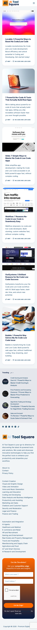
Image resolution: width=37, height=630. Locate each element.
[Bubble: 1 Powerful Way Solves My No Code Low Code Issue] (18, 319)
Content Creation (9, 481)
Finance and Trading (10, 514)
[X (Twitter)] (6, 426)
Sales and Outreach (16, 413)
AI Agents (6, 524)
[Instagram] (9, 426)
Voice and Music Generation (13, 489)
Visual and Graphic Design (12, 484)
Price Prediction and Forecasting (20, 390)
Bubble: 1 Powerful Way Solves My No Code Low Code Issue (16, 337)
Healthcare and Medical (11, 527)
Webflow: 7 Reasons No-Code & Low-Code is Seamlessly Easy (16, 218)
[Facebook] (3, 426)
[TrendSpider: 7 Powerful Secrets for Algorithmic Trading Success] (5, 405)
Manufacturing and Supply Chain (15, 543)
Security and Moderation (11, 508)
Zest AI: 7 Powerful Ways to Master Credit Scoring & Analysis (20, 382)
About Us (6, 468)
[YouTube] (15, 426)
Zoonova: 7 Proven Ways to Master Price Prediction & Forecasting (20, 394)
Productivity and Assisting (12, 500)
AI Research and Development (14, 552)
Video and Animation (10, 487)
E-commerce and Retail (11, 530)
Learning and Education (11, 492)
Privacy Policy (7, 473)
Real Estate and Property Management (17, 538)
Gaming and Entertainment (12, 535)
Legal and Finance (9, 511)
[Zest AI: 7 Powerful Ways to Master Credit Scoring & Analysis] (5, 382)
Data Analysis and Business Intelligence (17, 497)
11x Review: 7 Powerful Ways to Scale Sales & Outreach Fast (22, 417)
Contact (5, 471)
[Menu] (34, 3)
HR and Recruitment (10, 532)
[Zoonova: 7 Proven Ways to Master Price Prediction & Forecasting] (5, 394)
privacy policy (26, 611)
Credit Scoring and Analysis (19, 378)
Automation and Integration (13, 522)
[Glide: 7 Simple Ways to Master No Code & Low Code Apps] (18, 139)
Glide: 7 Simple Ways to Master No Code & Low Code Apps (18, 158)
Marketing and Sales (10, 503)
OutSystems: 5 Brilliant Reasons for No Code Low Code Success (16, 276)
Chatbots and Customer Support (15, 506)
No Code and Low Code (23, 61)
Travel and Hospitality (10, 541)
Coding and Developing (11, 495)
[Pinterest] (12, 426)
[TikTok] (18, 426)
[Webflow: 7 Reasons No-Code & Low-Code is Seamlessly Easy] (18, 200)
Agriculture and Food (10, 546)
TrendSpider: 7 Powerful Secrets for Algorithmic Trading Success (22, 407)
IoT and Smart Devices (11, 549)
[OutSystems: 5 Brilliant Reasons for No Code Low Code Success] (18, 258)
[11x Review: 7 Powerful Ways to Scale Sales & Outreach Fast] (5, 416)
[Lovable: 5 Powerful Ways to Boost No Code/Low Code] (18, 22)
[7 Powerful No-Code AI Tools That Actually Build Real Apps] (18, 81)
